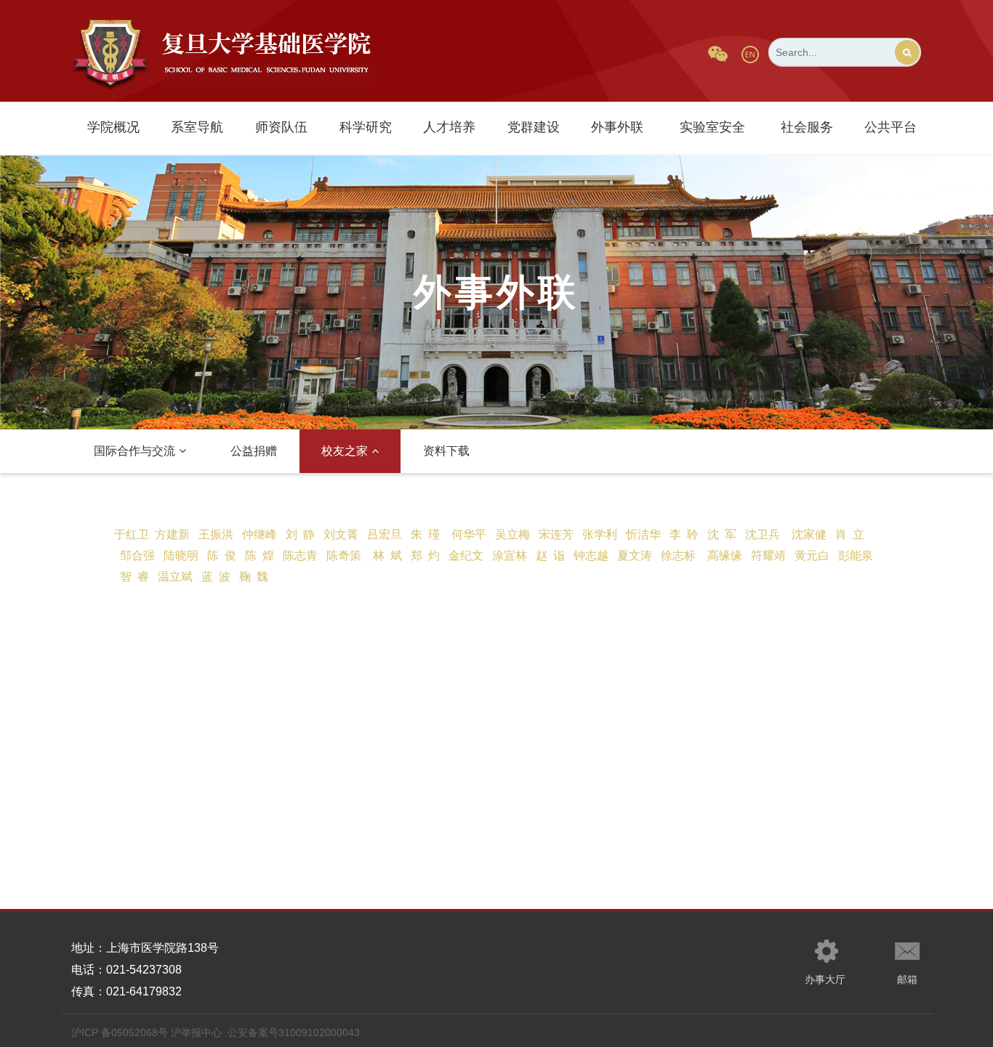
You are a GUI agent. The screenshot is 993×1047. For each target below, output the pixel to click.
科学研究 (365, 127)
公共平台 (890, 127)
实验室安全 (712, 127)
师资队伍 (281, 127)
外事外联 (617, 127)
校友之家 (344, 451)
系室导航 (197, 127)
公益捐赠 (253, 451)
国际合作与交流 (134, 451)
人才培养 (449, 127)
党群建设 (533, 127)
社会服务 (807, 127)
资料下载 (446, 451)
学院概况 (113, 127)
